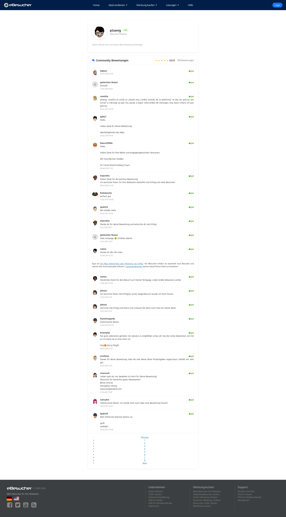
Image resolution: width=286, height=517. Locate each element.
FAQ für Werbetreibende (249, 497)
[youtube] (26, 504)
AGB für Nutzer (155, 500)
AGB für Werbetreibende (160, 503)
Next (145, 463)
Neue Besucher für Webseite (207, 491)
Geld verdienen (155, 491)
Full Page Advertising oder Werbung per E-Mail (121, 263)
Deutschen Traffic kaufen (205, 503)
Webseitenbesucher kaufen (206, 494)
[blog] (34, 504)
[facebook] (10, 504)
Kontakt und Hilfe (246, 491)
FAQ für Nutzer (245, 494)
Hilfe (190, 5)
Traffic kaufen (155, 494)
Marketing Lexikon (202, 506)
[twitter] (18, 504)
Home (96, 5)
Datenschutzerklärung (158, 497)
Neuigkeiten (243, 500)
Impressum (153, 506)
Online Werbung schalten (205, 497)
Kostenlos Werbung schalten (207, 500)
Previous (145, 437)
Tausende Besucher (133, 266)
